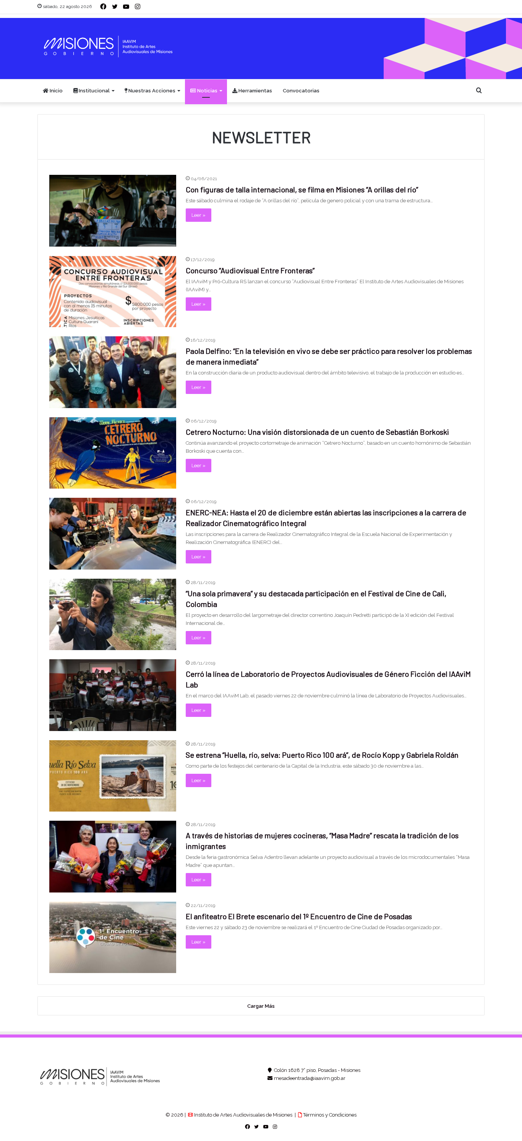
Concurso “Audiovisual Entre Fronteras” (250, 270)
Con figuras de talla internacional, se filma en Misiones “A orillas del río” (302, 189)
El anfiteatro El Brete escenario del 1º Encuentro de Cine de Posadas (299, 916)
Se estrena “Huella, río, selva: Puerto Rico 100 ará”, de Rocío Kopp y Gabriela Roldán (322, 754)
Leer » (198, 215)
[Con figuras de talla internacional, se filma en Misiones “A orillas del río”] (112, 211)
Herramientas (254, 91)
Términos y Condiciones (329, 1115)
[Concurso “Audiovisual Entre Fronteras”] (112, 292)
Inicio (56, 91)
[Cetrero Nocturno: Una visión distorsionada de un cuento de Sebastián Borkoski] (112, 453)
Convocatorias (301, 91)
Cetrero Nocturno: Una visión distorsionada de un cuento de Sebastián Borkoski (317, 431)
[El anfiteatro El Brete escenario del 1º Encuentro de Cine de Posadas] (112, 937)
